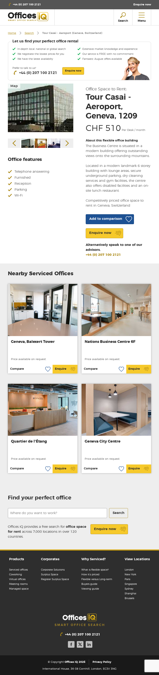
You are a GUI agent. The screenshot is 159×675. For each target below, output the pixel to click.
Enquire (60, 368)
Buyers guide (89, 584)
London (129, 569)
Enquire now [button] (73, 70)
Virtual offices (17, 579)
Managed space (19, 589)
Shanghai (130, 593)
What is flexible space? (95, 569)
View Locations (137, 559)
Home (12, 33)
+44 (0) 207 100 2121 (103, 254)
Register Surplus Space (55, 579)
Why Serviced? (93, 559)
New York (130, 574)
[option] (40, 108)
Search (29, 33)
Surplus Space (49, 574)
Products (16, 559)
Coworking (15, 574)
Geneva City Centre (102, 441)
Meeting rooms (18, 584)
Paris (127, 579)
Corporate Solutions (53, 569)
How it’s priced (90, 574)
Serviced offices (18, 569)
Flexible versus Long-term (96, 579)
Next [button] (67, 143)
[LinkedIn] (89, 645)
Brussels (129, 598)
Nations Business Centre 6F (110, 342)
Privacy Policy (102, 662)
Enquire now (105, 529)
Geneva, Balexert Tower (33, 342)
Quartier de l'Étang (29, 441)
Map (14, 86)
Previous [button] (14, 143)
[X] (80, 645)
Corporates (50, 559)
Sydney (129, 589)
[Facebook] (71, 645)
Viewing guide (90, 589)
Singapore (131, 584)
